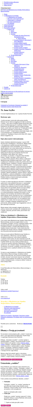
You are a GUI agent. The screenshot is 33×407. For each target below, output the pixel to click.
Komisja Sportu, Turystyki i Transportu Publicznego (21, 81)
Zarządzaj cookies (5, 359)
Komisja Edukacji (19, 70)
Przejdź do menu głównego (11, 2)
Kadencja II (10, 56)
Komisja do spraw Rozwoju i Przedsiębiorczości (22, 36)
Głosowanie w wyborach (14, 20)
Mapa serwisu (8, 5)
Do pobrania (10, 23)
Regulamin (15, 315)
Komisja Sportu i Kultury (21, 47)
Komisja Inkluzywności (20, 43)
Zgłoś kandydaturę (9, 25)
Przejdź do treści (8, 3)
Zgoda (12, 392)
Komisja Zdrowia (19, 84)
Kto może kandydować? (13, 21)
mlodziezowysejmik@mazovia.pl (9, 291)
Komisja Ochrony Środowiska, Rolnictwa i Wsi (22, 45)
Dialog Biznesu (22, 38)
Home (5, 14)
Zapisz (8, 405)
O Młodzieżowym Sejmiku (11, 15)
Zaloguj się (7, 88)
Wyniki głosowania (16, 55)
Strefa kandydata (8, 26)
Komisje (13, 34)
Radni (12, 31)
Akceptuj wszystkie (17, 359)
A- (1, 96)
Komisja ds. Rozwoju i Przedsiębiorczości (20, 68)
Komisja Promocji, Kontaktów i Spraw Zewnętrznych (22, 78)
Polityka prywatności (6, 315)
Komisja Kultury (18, 73)
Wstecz (3, 405)
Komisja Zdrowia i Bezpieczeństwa (19, 52)
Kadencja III (10, 29)
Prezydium (14, 32)
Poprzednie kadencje (9, 28)
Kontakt (6, 87)
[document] (16, 366)
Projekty (13, 59)
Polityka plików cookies (22, 376)
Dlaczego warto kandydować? (15, 18)
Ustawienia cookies (24, 315)
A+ (7, 96)
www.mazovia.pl (5, 298)
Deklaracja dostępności (7, 317)
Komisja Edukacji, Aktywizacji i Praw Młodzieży (23, 40)
